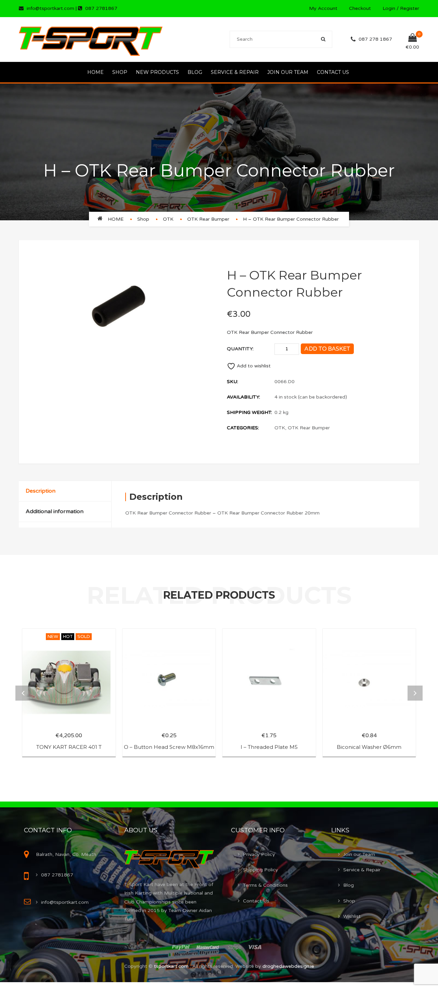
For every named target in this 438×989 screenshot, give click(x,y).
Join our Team (287, 72)
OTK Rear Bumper (208, 219)
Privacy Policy (259, 854)
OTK (168, 219)
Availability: (243, 397)
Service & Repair (235, 72)
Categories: (243, 428)
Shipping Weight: (249, 412)
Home (95, 72)
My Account (323, 8)
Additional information (54, 511)
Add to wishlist (254, 366)
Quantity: (240, 349)
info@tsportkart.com (50, 8)
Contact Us (333, 72)
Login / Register (401, 8)
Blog (195, 72)
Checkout (360, 8)
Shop (119, 72)
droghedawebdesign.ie (288, 966)
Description (40, 490)
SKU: (232, 382)
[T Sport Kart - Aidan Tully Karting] (91, 39)
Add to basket (327, 348)
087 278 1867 (375, 39)
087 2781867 (101, 8)
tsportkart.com (172, 966)
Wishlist (352, 916)
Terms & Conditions (265, 885)
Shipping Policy (260, 870)
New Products (157, 72)
